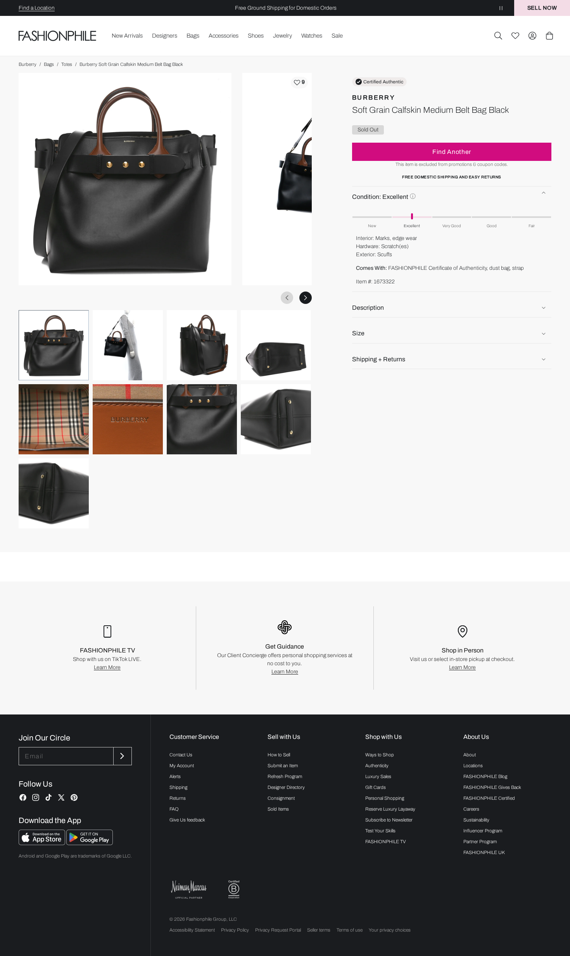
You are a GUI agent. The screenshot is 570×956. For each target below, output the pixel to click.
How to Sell (279, 755)
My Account (181, 765)
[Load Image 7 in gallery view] (202, 419)
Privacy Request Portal (278, 930)
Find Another (451, 151)
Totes (66, 64)
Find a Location (37, 8)
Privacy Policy (235, 930)
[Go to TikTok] (48, 797)
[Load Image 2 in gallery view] (128, 345)
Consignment (281, 798)
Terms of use (350, 930)
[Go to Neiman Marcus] (189, 889)
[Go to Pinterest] (74, 797)
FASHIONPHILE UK (484, 852)
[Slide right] (305, 298)
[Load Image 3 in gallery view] (202, 345)
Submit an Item (283, 765)
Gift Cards (375, 787)
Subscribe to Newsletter (389, 820)
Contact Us (180, 755)
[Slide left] (287, 298)
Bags (49, 64)
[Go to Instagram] (35, 797)
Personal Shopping (384, 798)
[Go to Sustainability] (233, 889)
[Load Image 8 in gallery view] (276, 419)
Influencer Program (482, 830)
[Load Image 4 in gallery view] (276, 345)
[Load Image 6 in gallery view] (128, 419)
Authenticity (377, 765)
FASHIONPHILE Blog (485, 776)
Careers (471, 809)
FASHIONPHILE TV (385, 841)
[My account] (532, 35)
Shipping (178, 787)
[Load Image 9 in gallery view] (54, 493)
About (469, 755)
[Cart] (549, 35)
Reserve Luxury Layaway (390, 809)
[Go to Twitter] (61, 797)
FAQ (174, 809)
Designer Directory (286, 787)
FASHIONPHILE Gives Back (492, 787)
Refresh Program (285, 776)
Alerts (175, 776)
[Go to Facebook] (23, 797)
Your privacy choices (390, 930)
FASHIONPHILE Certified (489, 798)
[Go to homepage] (57, 36)
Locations (473, 765)
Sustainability (476, 820)
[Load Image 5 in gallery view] (54, 419)
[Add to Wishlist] (299, 82)
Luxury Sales (378, 776)
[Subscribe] (121, 756)
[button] (498, 35)
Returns (177, 798)
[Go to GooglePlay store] (89, 843)
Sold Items (278, 809)
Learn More (107, 667)
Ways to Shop (379, 755)
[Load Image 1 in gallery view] (54, 345)
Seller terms (318, 930)
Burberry (27, 64)
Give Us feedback (187, 820)
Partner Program (480, 841)
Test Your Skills (380, 830)
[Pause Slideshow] (501, 8)
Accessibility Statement (192, 930)
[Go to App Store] (42, 843)
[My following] (515, 35)
